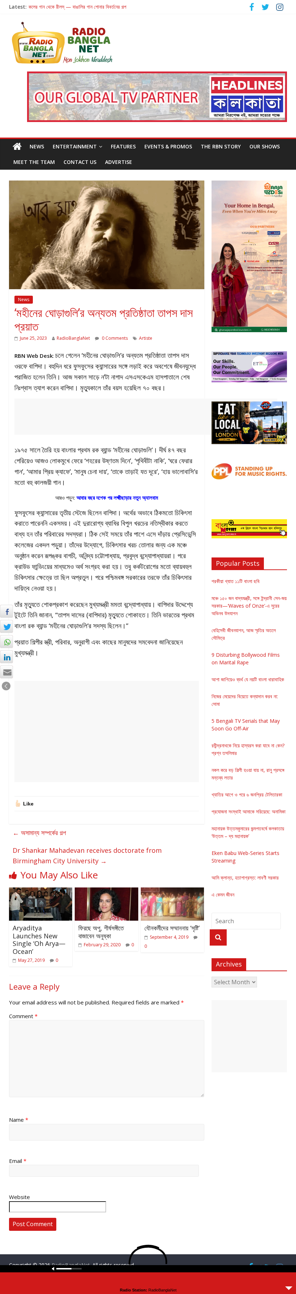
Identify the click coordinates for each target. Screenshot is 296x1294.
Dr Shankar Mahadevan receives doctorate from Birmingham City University (87, 855)
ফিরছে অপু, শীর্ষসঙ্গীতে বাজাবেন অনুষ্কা (101, 932)
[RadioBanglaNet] (17, 146)
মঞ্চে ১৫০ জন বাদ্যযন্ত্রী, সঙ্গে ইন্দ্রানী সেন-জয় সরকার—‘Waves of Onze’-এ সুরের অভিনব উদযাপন (249, 606)
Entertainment (75, 146)
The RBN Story (221, 146)
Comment (23, 1016)
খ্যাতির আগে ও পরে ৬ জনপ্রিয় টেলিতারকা (247, 794)
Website (19, 1196)
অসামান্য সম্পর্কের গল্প (39, 832)
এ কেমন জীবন (223, 894)
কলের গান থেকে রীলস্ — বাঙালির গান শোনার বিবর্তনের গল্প (77, 6)
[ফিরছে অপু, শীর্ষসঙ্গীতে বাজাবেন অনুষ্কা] (106, 892)
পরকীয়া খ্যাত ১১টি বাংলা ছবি (236, 581)
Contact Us (80, 162)
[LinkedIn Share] (6, 656)
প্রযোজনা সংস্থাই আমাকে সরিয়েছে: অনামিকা (249, 811)
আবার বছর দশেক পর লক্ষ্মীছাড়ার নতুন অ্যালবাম (117, 497)
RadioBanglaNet (73, 338)
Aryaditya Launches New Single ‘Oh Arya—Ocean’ (39, 940)
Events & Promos (168, 146)
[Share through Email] (6, 671)
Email (17, 1160)
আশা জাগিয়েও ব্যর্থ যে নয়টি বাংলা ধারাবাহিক (248, 679)
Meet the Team (34, 162)
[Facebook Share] (6, 611)
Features (123, 146)
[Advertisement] (145, 417)
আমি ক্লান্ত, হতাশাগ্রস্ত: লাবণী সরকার (245, 877)
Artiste (145, 338)
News (37, 146)
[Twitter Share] (6, 626)
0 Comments (114, 338)
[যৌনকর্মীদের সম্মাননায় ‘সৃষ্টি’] (172, 892)
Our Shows (264, 146)
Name (18, 1119)
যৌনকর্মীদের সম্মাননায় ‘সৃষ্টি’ (172, 928)
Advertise (118, 162)
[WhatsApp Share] (6, 641)
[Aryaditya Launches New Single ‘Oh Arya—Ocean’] (41, 892)
